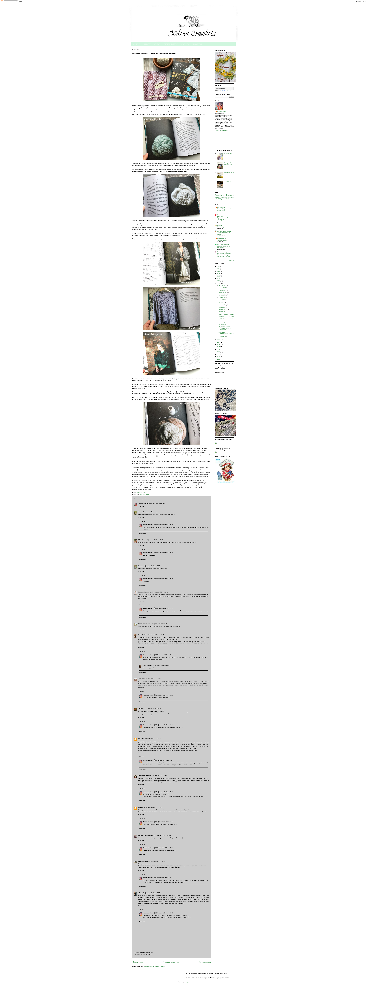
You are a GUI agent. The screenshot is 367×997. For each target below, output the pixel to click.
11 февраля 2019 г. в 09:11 (160, 775)
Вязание (142, 494)
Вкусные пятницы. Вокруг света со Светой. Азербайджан (224, 219)
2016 (218, 344)
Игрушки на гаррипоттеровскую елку (226, 332)
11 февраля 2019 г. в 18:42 (164, 725)
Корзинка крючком (223, 322)
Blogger (187, 982)
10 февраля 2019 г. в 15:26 (164, 608)
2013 (218, 352)
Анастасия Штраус (144, 775)
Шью (222, 197)
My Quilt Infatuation (223, 244)
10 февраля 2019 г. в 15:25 (164, 524)
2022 (218, 276)
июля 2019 (222, 297)
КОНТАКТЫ (185, 44)
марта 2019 (222, 307)
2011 (218, 356)
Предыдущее (205, 962)
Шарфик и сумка (221, 227)
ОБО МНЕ (147, 44)
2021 (218, 278)
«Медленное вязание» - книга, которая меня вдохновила (225, 328)
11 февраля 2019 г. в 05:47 (153, 738)
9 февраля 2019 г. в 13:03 (155, 540)
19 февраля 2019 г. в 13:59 (151, 893)
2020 (218, 281)
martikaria (141, 807)
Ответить (141, 506)
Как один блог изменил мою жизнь (228, 164)
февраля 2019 (223, 309)
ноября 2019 (222, 288)
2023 (218, 273)
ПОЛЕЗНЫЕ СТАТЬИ (170, 44)
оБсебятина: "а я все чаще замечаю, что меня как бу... (226, 318)
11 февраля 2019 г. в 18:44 (164, 792)
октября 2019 (223, 290)
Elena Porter (142, 540)
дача (232, 197)
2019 (218, 283)
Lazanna (141, 738)
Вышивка (219, 195)
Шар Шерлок (221, 311)
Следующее (137, 962)
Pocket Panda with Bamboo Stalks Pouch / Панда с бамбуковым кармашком (224, 255)
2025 (218, 269)
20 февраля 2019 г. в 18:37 (164, 877)
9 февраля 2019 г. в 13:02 (151, 512)
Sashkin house (221, 238)
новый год (218, 199)
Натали (140, 566)
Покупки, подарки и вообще (226, 314)
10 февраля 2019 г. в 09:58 (152, 678)
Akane (140, 893)
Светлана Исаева (144, 623)
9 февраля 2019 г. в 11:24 (159, 503)
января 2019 (222, 336)
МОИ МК (157, 44)
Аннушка (141, 708)
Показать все (231, 260)
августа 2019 (222, 295)
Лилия (140, 512)
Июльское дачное (222, 240)
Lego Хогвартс (222, 324)
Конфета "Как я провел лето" (228, 154)
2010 (218, 359)
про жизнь (226, 199)
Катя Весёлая (142, 635)
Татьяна (141, 678)
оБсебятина (227, 181)
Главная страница (171, 962)
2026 (218, 266)
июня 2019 (222, 300)
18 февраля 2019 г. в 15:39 (156, 861)
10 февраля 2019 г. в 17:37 (153, 708)
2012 (218, 354)
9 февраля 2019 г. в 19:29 (159, 623)
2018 (218, 339)
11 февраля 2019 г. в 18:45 (164, 821)
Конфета (217, 197)
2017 (218, 342)
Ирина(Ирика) (143, 861)
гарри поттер (228, 197)
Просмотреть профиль (221, 130)
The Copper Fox (222, 207)
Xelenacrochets (143, 503)
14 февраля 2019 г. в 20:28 (164, 848)
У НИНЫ (219, 225)
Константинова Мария (145, 835)
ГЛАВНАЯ (136, 44)
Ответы (142, 521)
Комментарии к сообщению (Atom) (154, 966)
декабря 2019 (223, 285)
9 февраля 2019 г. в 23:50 (156, 635)
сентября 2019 (223, 292)
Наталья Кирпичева (145, 592)
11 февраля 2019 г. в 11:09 (153, 807)
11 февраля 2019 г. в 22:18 (162, 835)
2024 (218, 271)
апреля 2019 (222, 305)
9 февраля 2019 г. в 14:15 (160, 592)
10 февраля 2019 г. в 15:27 (164, 655)
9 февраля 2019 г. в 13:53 (152, 566)
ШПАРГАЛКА (197, 44)
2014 (218, 349)
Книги (147, 494)
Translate (228, 90)
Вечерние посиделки (223, 252)
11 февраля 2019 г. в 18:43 (164, 760)
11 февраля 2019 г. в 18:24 (161, 665)
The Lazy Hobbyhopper (224, 231)
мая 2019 (221, 302)
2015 (218, 347)
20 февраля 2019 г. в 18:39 (164, 913)
